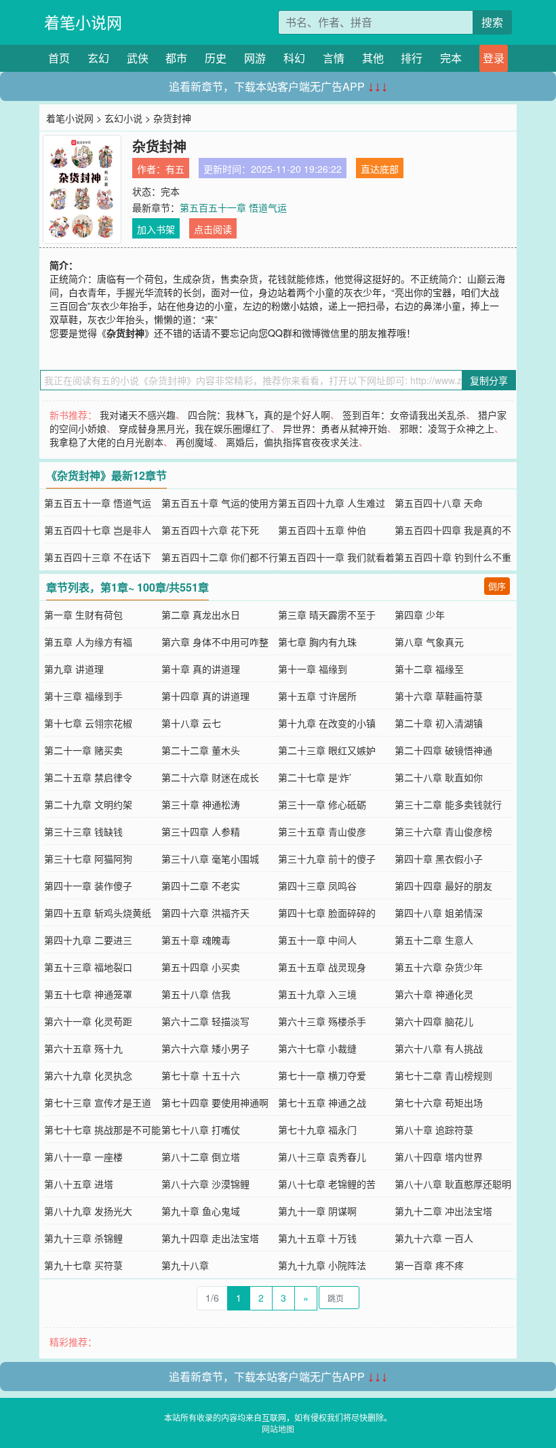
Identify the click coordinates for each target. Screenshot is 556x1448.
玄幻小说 (123, 118)
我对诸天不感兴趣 (138, 414)
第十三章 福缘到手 (83, 696)
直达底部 (380, 168)
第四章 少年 (420, 614)
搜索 (492, 22)
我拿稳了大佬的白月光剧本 (106, 442)
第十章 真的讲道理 (200, 669)
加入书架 (156, 229)
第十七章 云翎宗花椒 (88, 723)
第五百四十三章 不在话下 (97, 557)
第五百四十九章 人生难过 (331, 503)
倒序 (497, 585)
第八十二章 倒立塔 (200, 1156)
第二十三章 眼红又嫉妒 (327, 750)
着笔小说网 (83, 22)
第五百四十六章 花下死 (210, 530)
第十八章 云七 (191, 723)
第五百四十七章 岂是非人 (97, 530)
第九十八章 (185, 1265)
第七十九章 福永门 (317, 1129)
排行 (411, 58)
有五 (174, 168)
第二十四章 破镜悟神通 (443, 750)
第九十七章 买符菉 (83, 1265)
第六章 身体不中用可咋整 (215, 641)
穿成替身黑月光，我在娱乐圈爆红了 (195, 428)
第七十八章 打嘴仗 (200, 1129)
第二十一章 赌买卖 (83, 750)
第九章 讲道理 (74, 669)
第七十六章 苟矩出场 (439, 1102)
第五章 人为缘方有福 (88, 641)
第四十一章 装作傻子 (88, 885)
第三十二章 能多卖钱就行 (448, 804)
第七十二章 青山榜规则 (443, 1075)
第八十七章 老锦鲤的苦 (327, 1184)
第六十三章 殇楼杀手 (322, 1021)
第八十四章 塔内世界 (439, 1156)
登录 (493, 58)
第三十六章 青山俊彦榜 (443, 831)
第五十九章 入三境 (317, 994)
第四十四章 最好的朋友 (443, 885)
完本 (451, 58)
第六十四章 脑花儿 (434, 1021)
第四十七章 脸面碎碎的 (327, 912)
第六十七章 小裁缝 (317, 1048)
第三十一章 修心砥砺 (322, 804)
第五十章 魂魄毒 (196, 940)
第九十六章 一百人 (434, 1238)
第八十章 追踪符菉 (434, 1129)
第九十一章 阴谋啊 (317, 1211)
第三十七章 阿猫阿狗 (88, 858)
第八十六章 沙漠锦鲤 (205, 1184)
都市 (176, 58)
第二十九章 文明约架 (88, 804)
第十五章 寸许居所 (317, 696)
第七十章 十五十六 (200, 1075)
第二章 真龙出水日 (200, 614)
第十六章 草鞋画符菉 (439, 696)
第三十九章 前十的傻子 (327, 858)
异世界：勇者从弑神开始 (335, 428)
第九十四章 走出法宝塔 (210, 1238)
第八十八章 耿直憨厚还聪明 (453, 1184)
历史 (215, 58)
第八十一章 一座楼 (83, 1156)
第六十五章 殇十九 (83, 1048)
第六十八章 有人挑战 (439, 1048)
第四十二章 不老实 (200, 885)
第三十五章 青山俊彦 (322, 831)
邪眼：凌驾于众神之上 (446, 428)
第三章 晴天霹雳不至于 (327, 614)
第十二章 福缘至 (429, 669)
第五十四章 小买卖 (200, 967)
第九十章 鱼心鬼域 (200, 1211)
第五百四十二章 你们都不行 (219, 557)
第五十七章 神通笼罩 (88, 994)
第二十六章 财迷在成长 (210, 777)
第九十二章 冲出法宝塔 (443, 1211)
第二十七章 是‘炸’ (314, 777)
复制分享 (489, 380)
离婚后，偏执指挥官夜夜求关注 (292, 442)
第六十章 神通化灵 (434, 994)
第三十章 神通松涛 (200, 804)
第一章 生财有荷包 (83, 614)
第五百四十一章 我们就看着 (336, 557)
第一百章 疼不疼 (429, 1265)
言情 (333, 58)
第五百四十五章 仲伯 (322, 530)
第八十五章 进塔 (78, 1184)
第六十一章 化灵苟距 (88, 1021)
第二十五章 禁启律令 (88, 777)
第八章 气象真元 (429, 641)
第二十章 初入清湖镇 (439, 723)
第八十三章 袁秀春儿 (322, 1156)
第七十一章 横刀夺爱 (322, 1075)
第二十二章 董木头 (200, 750)
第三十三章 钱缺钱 (83, 831)
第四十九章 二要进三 (88, 940)
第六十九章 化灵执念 (88, 1075)
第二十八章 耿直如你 (439, 777)
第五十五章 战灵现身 (322, 967)
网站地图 (278, 1428)
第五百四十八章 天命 (439, 503)
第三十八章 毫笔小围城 (210, 858)
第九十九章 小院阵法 (322, 1265)
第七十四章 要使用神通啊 (215, 1102)
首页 (59, 58)
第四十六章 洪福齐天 (205, 912)
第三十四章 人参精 (200, 831)
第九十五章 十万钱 (317, 1238)
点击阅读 (213, 229)
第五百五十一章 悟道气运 (233, 207)
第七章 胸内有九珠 (317, 641)
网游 (255, 58)
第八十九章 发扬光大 (88, 1211)
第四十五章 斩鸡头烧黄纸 (97, 912)
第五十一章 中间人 (317, 940)
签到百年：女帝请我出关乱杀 (404, 414)
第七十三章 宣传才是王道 (97, 1102)
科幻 (294, 58)
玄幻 (98, 58)
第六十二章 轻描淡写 (205, 1021)
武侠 (137, 58)
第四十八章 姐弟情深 (439, 912)
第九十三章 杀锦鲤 (83, 1238)
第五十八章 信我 (196, 994)
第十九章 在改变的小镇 (327, 723)
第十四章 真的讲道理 (205, 696)
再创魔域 (195, 442)
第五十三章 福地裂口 (88, 967)
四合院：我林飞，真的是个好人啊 (259, 414)
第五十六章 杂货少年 (439, 967)
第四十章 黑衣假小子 (439, 858)
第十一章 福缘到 (312, 669)
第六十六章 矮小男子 (205, 1048)
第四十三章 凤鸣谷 (317, 885)
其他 (373, 58)
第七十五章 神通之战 (322, 1102)
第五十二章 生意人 (434, 940)
